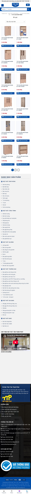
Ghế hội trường (6, 213)
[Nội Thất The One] (15, 4)
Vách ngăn (5, 198)
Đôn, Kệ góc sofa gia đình (8, 249)
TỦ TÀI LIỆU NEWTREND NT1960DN (22, 109)
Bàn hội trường (6, 216)
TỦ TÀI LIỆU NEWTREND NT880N (22, 157)
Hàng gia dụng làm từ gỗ (8, 312)
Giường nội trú (6, 292)
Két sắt (4, 314)
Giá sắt (4, 204)
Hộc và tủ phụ (6, 195)
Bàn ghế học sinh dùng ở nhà (9, 272)
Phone (11, 492)
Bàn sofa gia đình (7, 247)
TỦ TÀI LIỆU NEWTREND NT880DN (7, 157)
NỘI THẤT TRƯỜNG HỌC (9, 269)
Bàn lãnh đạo (6, 186)
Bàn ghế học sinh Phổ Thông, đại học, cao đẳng (14, 279)
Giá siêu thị (5, 234)
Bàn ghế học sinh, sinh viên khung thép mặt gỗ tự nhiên (16, 283)
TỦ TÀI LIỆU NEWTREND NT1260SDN (7, 62)
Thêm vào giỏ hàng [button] (7, 45)
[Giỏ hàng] (28, 5)
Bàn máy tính (6, 191)
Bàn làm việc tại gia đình (8, 265)
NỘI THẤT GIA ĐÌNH (8, 242)
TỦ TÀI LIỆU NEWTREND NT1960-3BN (7, 86)
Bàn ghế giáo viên (7, 285)
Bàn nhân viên (6, 189)
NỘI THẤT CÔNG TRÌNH (9, 210)
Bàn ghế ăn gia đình (7, 256)
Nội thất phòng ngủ (7, 258)
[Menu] (2, 5)
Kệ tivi (4, 254)
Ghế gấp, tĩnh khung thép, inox (10, 303)
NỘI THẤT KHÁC (7, 318)
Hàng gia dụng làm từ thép (9, 310)
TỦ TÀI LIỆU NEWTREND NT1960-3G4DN (22, 86)
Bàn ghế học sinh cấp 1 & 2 (9, 276)
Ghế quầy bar (6, 222)
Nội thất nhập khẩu (7, 321)
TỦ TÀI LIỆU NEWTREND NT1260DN (7, 38)
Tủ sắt (4, 202)
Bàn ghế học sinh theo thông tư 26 (11, 281)
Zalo (27, 492)
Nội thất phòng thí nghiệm (9, 290)
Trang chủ (4, 13)
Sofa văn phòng (6, 207)
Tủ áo (4, 261)
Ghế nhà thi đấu (6, 225)
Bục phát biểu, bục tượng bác (9, 218)
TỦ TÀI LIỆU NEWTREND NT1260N (22, 38)
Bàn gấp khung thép (7, 229)
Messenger (19, 492)
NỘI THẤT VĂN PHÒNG (13, 13)
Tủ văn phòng (6, 200)
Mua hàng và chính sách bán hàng (10, 407)
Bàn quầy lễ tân (6, 227)
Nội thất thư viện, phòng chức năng (11, 288)
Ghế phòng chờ (6, 220)
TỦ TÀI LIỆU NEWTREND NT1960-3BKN (22, 62)
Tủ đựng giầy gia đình (8, 263)
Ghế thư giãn (6, 252)
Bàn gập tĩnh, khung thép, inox (10, 306)
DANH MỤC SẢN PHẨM (11, 177)
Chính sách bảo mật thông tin (9, 409)
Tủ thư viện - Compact (8, 297)
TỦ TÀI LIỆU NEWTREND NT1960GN (7, 133)
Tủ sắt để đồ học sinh (8, 294)
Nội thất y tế (5, 326)
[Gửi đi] (28, 9)
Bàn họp (5, 193)
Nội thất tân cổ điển (7, 323)
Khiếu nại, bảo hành (6, 416)
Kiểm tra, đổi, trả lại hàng (8, 414)
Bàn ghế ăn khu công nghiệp (9, 231)
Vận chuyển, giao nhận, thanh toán (10, 411)
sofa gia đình (6, 245)
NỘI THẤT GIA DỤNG (8, 300)
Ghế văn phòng (6, 184)
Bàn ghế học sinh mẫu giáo (9, 274)
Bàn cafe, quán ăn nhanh (8, 236)
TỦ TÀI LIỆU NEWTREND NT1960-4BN (7, 109)
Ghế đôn (4, 308)
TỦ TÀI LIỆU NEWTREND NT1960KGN (22, 133)
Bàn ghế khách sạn (7, 238)
